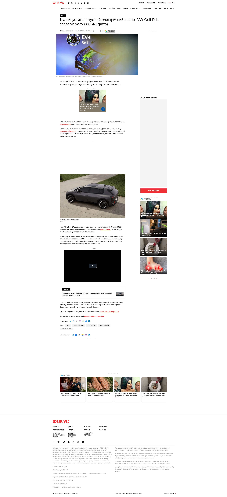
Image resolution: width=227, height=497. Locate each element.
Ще (171, 8)
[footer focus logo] (61, 421)
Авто (166, 8)
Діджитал (157, 8)
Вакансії (102, 430)
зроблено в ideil (170, 493)
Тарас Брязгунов (66, 31)
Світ (119, 8)
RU (170, 2)
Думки (141, 2)
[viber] (73, 442)
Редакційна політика (88, 434)
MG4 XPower (105, 229)
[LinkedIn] (87, 3)
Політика (102, 8)
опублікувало (65, 124)
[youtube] (68, 442)
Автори (71, 430)
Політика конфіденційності (124, 493)
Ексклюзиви (77, 8)
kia (68, 325)
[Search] (173, 2)
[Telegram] (75, 3)
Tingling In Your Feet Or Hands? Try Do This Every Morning (153, 272)
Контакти (138, 493)
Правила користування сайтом (58, 435)
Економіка (147, 8)
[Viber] (81, 3)
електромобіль (67, 329)
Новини (56, 427)
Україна (112, 8)
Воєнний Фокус (90, 8)
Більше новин (153, 191)
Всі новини (65, 8)
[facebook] (54, 442)
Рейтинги (162, 2)
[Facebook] (68, 3)
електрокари (105, 325)
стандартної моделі (68, 131)
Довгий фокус (58, 430)
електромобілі (79, 325)
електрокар (92, 325)
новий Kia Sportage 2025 (109, 312)
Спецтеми (151, 2)
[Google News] (84, 3)
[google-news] (78, 442)
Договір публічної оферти (72, 435)
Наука (125, 8)
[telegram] (64, 442)
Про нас (87, 430)
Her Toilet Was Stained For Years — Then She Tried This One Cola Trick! (153, 252)
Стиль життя (135, 8)
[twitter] (59, 442)
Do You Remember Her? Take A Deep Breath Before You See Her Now (152, 215)
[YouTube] (78, 3)
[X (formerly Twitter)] (71, 3)
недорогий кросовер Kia (94, 316)
